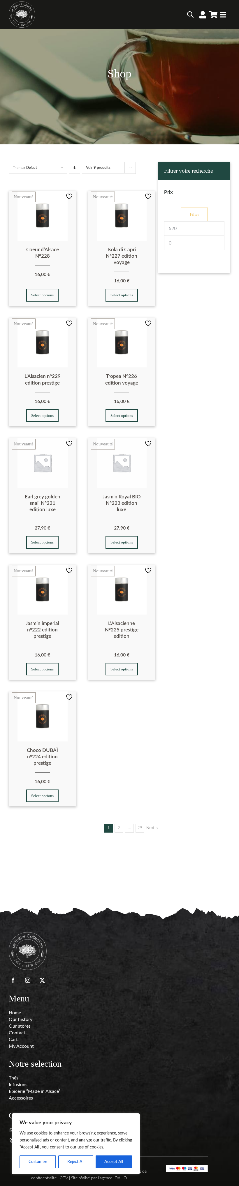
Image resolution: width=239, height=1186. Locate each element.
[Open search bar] (190, 14)
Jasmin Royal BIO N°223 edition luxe (122, 503)
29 (140, 828)
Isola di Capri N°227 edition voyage (121, 256)
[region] (76, 1143)
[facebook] (13, 980)
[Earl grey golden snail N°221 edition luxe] (42, 463)
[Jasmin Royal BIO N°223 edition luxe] (122, 463)
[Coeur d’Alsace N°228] (42, 216)
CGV (64, 1178)
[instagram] (27, 980)
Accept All (113, 1162)
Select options (42, 295)
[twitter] (42, 980)
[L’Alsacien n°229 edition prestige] (42, 343)
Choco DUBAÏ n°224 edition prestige (42, 757)
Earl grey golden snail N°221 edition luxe (42, 503)
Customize (38, 1162)
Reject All (75, 1162)
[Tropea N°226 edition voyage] (122, 343)
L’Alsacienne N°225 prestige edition (121, 630)
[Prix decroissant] (74, 168)
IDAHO (120, 1178)
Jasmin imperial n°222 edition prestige (42, 630)
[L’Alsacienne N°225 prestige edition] (122, 590)
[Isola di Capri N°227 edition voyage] (122, 216)
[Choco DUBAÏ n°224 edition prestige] (42, 716)
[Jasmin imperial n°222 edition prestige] (42, 590)
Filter (194, 214)
